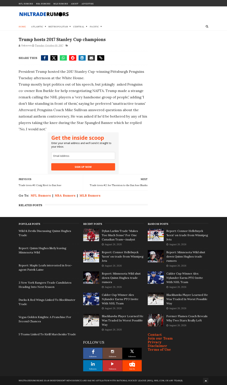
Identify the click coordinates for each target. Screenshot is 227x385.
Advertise (88, 3)
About (74, 3)
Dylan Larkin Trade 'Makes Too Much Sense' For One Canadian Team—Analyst (120, 235)
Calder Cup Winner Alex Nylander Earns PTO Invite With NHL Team (120, 299)
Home (22, 26)
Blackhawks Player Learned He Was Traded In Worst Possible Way (122, 320)
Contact (155, 334)
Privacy (155, 342)
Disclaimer (157, 345)
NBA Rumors (43, 3)
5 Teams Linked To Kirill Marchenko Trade (47, 334)
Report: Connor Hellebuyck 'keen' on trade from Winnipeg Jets (122, 256)
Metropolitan (58, 26)
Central (78, 26)
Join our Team (160, 338)
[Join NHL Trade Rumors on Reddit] (132, 364)
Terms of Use (159, 349)
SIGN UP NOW (83, 167)
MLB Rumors (60, 3)
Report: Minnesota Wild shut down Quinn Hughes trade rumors (121, 278)
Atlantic (37, 26)
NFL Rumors (26, 3)
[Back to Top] (205, 380)
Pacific (94, 26)
